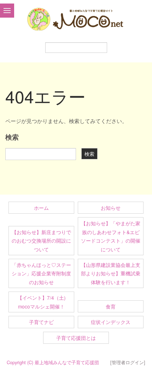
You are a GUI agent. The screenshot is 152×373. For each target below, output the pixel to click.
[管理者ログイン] (127, 362)
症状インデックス (110, 321)
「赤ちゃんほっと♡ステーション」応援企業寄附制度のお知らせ (41, 273)
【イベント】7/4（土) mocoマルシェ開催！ (44, 302)
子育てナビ (41, 321)
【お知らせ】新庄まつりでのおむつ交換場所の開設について (41, 240)
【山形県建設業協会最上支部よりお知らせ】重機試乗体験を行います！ (110, 273)
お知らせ (111, 207)
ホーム (41, 207)
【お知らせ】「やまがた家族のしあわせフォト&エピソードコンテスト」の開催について (110, 236)
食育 (111, 306)
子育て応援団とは (76, 337)
